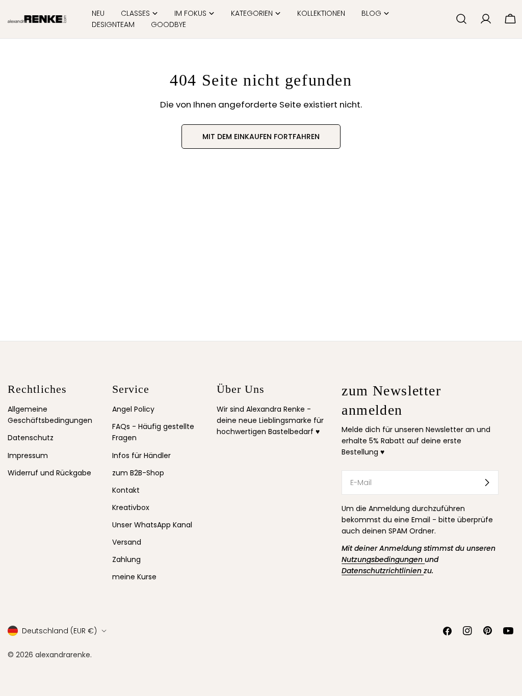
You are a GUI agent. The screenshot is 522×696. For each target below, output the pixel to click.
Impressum (28, 455)
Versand (126, 542)
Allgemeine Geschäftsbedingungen (50, 414)
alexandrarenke (62, 655)
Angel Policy (133, 409)
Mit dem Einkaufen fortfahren (261, 136)
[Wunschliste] (443, 19)
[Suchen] (461, 19)
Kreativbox (130, 507)
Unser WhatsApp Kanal (152, 525)
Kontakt (126, 490)
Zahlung (126, 559)
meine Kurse (134, 577)
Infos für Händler (141, 455)
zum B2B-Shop (138, 473)
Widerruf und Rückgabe (49, 473)
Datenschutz (31, 438)
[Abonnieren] (487, 482)
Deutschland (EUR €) (59, 631)
